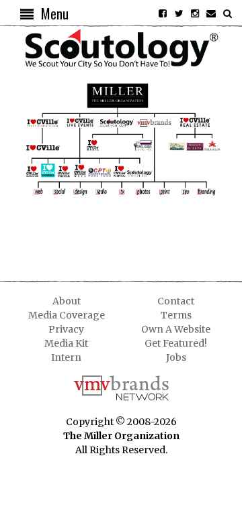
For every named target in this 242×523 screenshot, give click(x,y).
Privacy (66, 329)
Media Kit (66, 343)
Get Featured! (176, 343)
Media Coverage (66, 315)
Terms (176, 315)
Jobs (176, 357)
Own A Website (175, 329)
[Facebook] (163, 13)
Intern (66, 357)
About (66, 301)
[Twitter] (179, 13)
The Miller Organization (121, 436)
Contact (175, 301)
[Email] (211, 13)
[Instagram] (195, 13)
